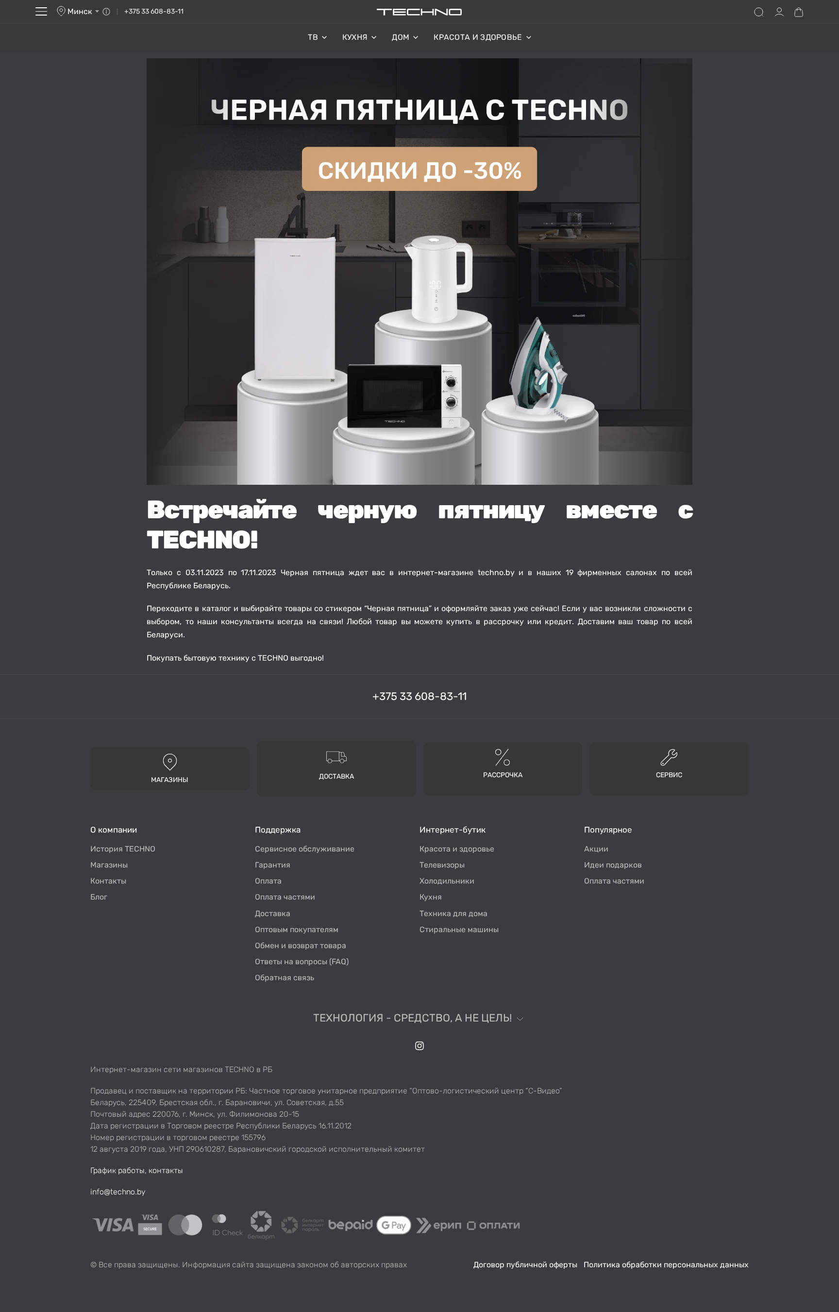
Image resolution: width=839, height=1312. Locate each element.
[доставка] (336, 756)
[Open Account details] (779, 11)
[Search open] (759, 11)
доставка (336, 776)
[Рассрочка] (503, 756)
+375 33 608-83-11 (154, 11)
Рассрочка (502, 775)
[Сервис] (669, 756)
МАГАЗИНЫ (169, 780)
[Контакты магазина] (106, 12)
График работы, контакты (136, 1170)
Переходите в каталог (189, 608)
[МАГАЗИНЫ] (170, 761)
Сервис (669, 775)
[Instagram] (419, 1046)
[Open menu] (41, 11)
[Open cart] (798, 11)
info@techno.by (118, 1191)
